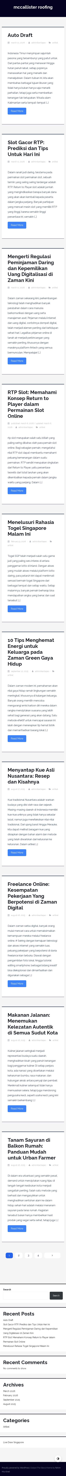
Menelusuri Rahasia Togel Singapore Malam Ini (31, 528)
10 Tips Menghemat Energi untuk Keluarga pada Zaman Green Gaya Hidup (31, 652)
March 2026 (9, 1391)
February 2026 (10, 1395)
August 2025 (9, 1404)
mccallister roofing (33, 7)
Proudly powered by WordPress (15, 1468)
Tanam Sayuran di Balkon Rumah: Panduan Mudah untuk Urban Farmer (32, 1149)
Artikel (55, 43)
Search (7, 1289)
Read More (17, 111)
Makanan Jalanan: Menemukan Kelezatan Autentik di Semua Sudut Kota (33, 1024)
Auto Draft (20, 35)
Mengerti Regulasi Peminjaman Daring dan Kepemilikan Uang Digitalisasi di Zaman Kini (31, 268)
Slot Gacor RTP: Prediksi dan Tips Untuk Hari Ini (28, 148)
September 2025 (11, 1400)
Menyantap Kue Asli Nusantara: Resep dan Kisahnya (31, 776)
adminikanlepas (38, 43)
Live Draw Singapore (13, 1442)
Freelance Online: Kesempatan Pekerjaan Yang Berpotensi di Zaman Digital (32, 896)
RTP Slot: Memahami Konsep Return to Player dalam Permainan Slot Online (32, 404)
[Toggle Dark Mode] (57, 1458)
